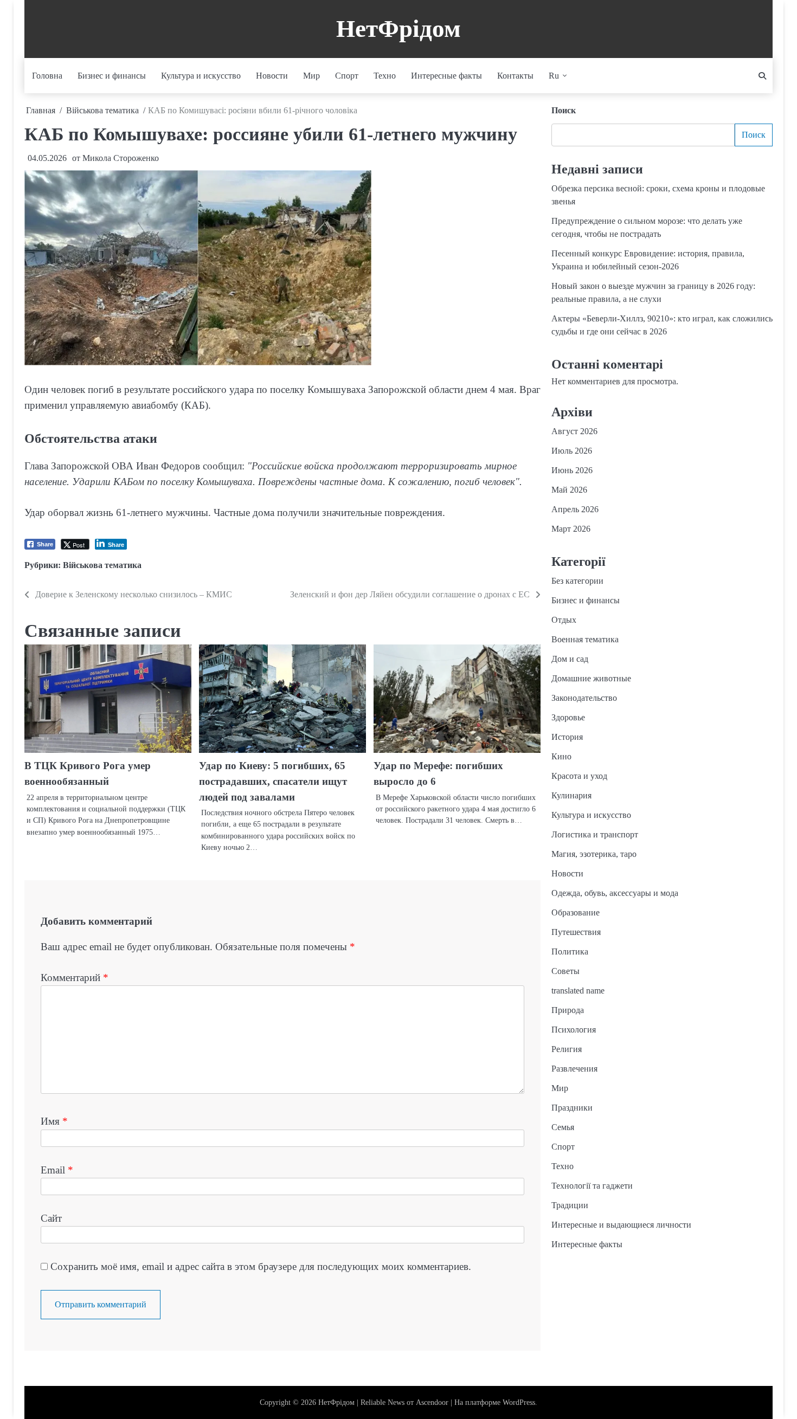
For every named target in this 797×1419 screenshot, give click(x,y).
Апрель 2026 (575, 509)
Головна (47, 75)
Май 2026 (569, 490)
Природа (567, 1010)
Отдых (563, 620)
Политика (569, 952)
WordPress (519, 1402)
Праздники (572, 1108)
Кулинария (571, 796)
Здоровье (568, 718)
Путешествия (576, 932)
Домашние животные (591, 678)
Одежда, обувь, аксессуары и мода (614, 893)
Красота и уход (579, 776)
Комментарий (74, 977)
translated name (578, 991)
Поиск (563, 110)
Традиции (569, 1205)
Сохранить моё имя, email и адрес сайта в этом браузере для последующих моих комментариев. (260, 1266)
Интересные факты (446, 75)
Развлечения (574, 1069)
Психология (573, 1030)
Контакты (515, 75)
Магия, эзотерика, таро (594, 854)
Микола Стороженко (120, 158)
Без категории (577, 581)
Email (57, 1170)
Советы (565, 971)
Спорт (346, 75)
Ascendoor (432, 1402)
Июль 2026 (571, 451)
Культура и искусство (201, 75)
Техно (385, 75)
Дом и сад (569, 659)
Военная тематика (585, 639)
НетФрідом (398, 28)
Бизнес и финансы (112, 75)
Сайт (51, 1218)
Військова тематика (102, 565)
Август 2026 (574, 431)
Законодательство (584, 698)
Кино (561, 757)
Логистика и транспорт (594, 835)
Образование (575, 913)
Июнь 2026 (572, 470)
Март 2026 (570, 529)
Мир (311, 75)
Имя (54, 1121)
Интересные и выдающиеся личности (621, 1225)
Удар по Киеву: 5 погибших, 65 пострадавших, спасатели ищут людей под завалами (273, 781)
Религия (566, 1049)
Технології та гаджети (592, 1186)
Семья (562, 1127)
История (567, 737)
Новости (272, 75)
